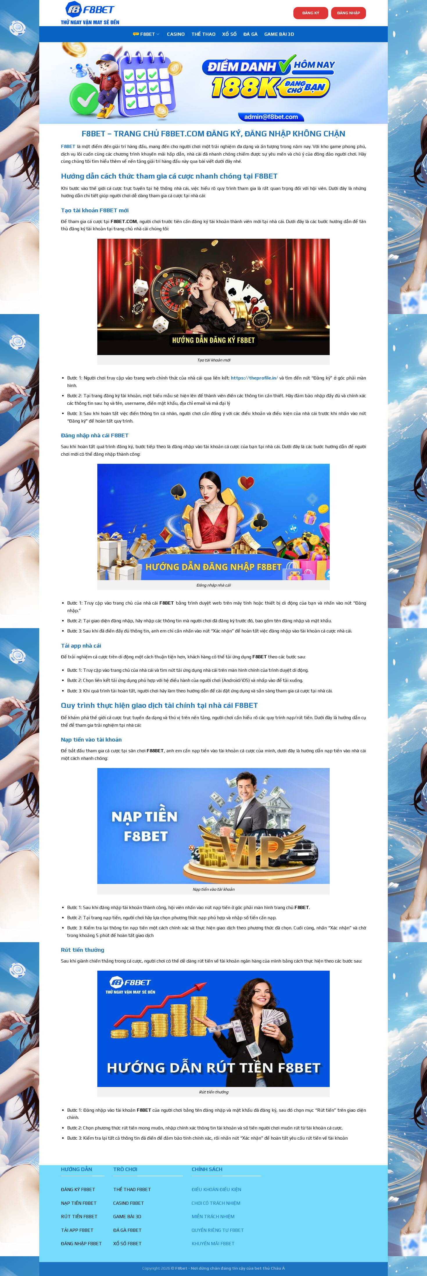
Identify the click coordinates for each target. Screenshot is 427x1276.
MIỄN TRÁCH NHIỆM (213, 1216)
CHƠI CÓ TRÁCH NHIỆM (216, 1203)
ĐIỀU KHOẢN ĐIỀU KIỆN (216, 1189)
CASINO (176, 34)
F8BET (147, 34)
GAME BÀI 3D (279, 34)
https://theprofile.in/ (254, 378)
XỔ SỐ (229, 34)
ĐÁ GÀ (250, 34)
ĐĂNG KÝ (310, 12)
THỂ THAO (203, 34)
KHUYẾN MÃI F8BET (213, 1243)
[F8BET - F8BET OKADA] (90, 13)
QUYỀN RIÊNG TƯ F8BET (218, 1230)
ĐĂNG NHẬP (348, 12)
